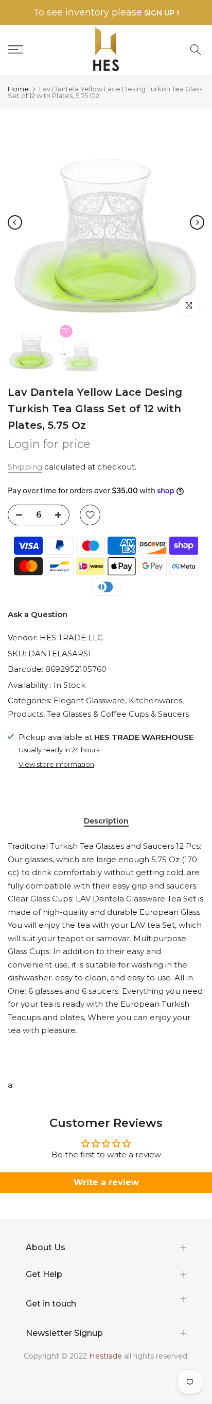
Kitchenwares (155, 700)
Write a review (106, 1182)
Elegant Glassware (89, 700)
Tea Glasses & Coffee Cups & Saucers (118, 714)
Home (18, 89)
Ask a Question (37, 614)
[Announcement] (106, 13)
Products (25, 714)
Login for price (49, 444)
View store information (56, 764)
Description (106, 821)
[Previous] (15, 222)
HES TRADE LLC (71, 637)
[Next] (197, 222)
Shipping (25, 467)
